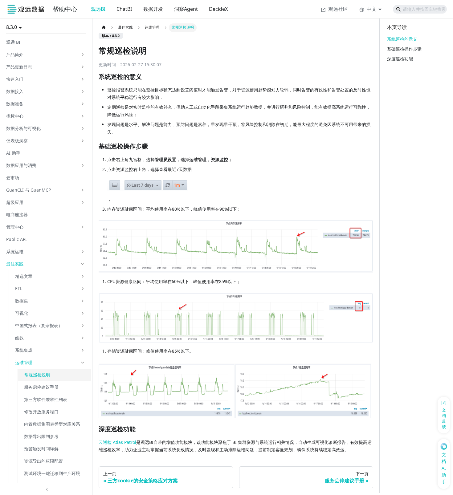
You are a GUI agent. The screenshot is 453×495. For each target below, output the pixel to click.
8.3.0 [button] (11, 27)
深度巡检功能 (400, 59)
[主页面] (104, 27)
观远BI (98, 9)
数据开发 (153, 9)
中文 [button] (372, 9)
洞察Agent (186, 9)
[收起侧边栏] (46, 489)
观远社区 (338, 9)
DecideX (218, 9)
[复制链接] (148, 77)
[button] (45, 54)
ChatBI (124, 9)
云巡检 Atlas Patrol (117, 442)
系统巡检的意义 (402, 39)
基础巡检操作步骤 (404, 49)
